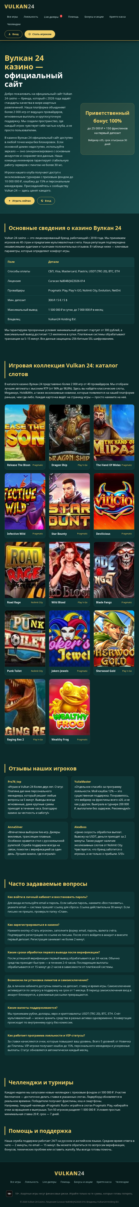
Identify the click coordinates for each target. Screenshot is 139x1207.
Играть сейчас (21, 200)
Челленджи (14, 24)
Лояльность (31, 16)
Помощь (73, 16)
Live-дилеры (52, 16)
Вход (15, 34)
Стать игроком (41, 34)
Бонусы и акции (94, 16)
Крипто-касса (118, 16)
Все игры (12, 16)
